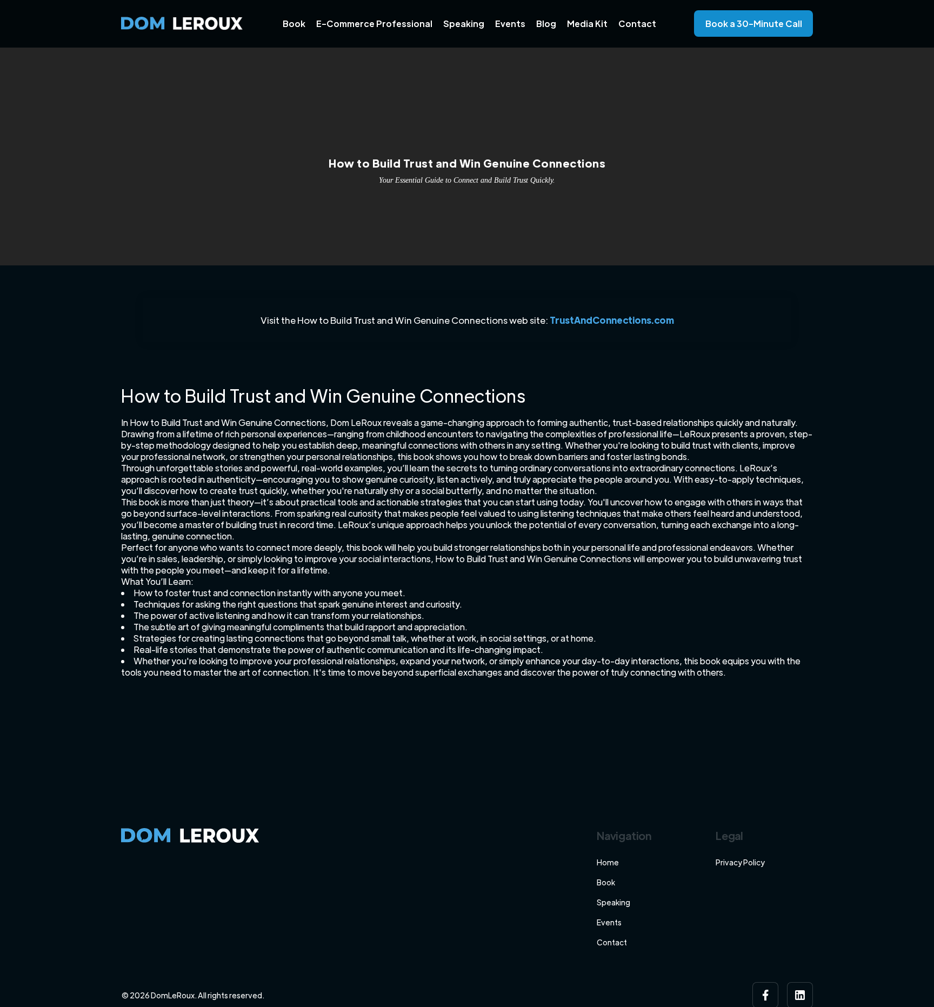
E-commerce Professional (374, 23)
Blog (546, 23)
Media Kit (587, 23)
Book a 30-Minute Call (753, 23)
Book (294, 23)
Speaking (463, 23)
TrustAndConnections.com (612, 320)
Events (510, 23)
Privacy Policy (740, 862)
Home (608, 862)
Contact (637, 23)
